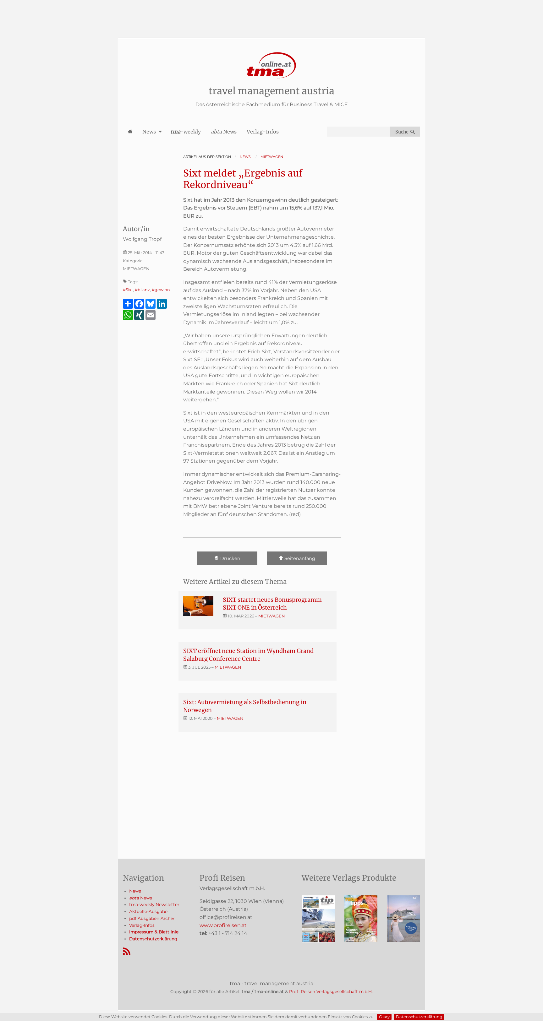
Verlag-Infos (142, 925)
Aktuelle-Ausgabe (148, 911)
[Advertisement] (271, 14)
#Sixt (128, 289)
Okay (384, 1016)
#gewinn (161, 289)
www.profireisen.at (223, 925)
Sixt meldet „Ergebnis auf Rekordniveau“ (243, 179)
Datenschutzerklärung (419, 1016)
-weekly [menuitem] (185, 131)
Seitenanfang (299, 558)
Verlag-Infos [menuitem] (263, 131)
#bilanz (142, 289)
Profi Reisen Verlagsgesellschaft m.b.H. (331, 991)
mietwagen (271, 615)
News (135, 890)
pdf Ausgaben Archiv (151, 918)
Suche (402, 132)
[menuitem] (130, 131)
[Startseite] (271, 65)
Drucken (229, 558)
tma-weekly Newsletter (154, 904)
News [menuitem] (149, 131)
